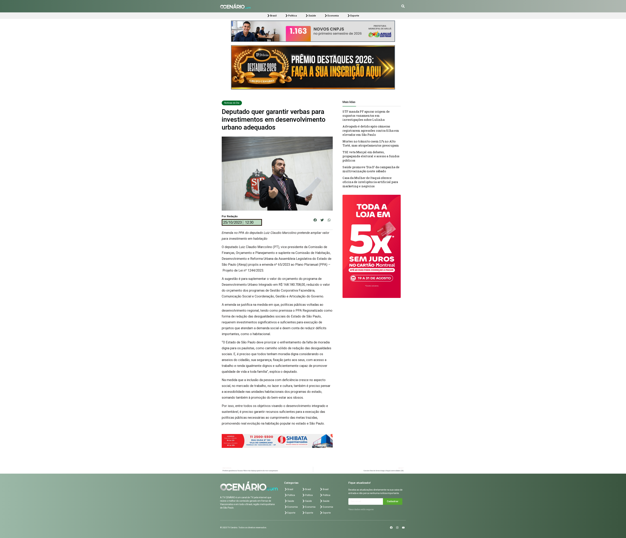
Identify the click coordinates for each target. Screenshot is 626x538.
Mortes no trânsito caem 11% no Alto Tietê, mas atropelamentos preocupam (371, 143)
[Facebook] (391, 527)
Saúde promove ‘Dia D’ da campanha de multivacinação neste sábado (371, 169)
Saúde (312, 15)
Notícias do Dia (231, 103)
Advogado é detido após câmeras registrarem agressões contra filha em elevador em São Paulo (371, 130)
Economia (333, 15)
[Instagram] (397, 527)
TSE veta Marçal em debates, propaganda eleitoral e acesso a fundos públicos (371, 156)
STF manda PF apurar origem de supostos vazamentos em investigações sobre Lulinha (366, 116)
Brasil (273, 15)
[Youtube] (403, 527)
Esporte (354, 15)
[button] (403, 6)
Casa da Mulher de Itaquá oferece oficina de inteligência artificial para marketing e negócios (370, 182)
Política (292, 15)
